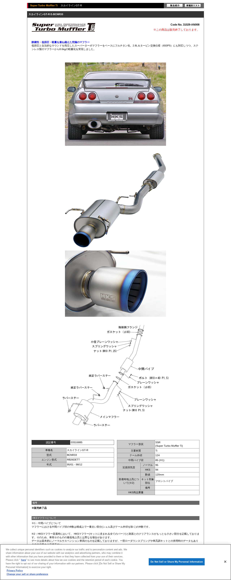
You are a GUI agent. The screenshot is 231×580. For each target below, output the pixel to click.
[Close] (225, 562)
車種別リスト (193, 5)
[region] (115, 562)
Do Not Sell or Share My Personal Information (177, 561)
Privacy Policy (15, 570)
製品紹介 (175, 5)
